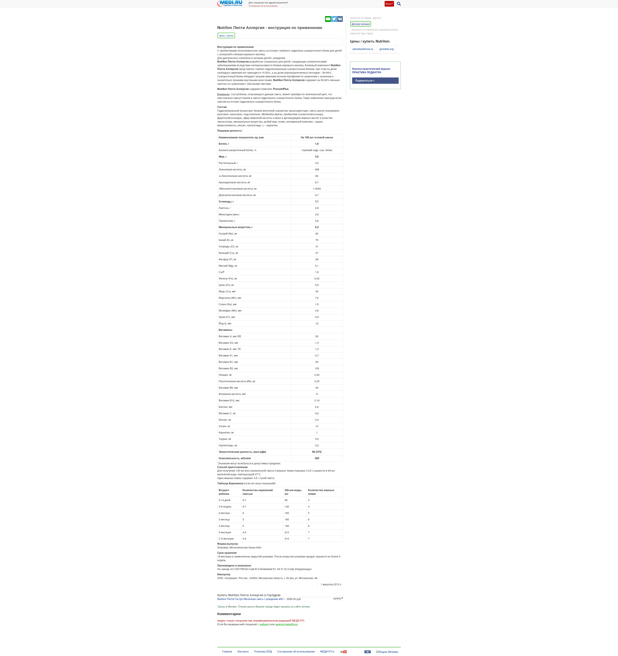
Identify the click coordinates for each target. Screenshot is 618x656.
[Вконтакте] (340, 21)
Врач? (389, 3)
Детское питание (361, 23)
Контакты (243, 651)
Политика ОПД (263, 651)
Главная (227, 651)
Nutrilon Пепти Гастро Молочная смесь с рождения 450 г (251, 599)
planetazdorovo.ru (363, 49)
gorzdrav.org (386, 49)
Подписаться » (365, 80)
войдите (265, 624)
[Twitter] (334, 21)
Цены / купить (226, 35)
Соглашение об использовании (263, 5)
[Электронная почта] (328, 21)
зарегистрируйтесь (286, 624)
